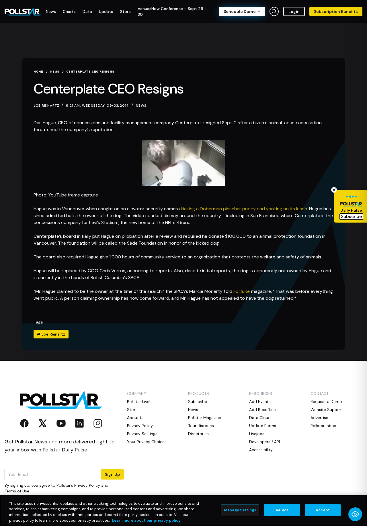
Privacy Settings (142, 433)
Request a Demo (326, 401)
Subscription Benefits (336, 11)
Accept (323, 510)
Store (132, 409)
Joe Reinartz (51, 334)
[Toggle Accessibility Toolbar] (355, 514)
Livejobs (256, 433)
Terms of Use (17, 491)
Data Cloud (260, 417)
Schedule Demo (240, 11)
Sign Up (112, 474)
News (141, 105)
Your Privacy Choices (147, 441)
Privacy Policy (87, 485)
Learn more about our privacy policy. (146, 520)
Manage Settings (240, 510)
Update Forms (262, 425)
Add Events (260, 401)
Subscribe (197, 401)
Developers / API (264, 441)
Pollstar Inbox (323, 425)
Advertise (319, 417)
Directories (198, 433)
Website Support (327, 409)
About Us (136, 417)
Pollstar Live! (138, 401)
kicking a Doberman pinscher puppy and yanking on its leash (244, 209)
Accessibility (261, 449)
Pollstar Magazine (204, 417)
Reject (282, 510)
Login (294, 11)
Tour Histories (201, 425)
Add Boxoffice (262, 409)
